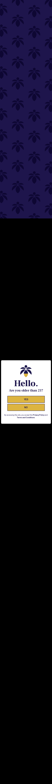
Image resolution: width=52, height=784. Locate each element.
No (26, 407)
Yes (26, 399)
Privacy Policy (38, 415)
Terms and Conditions (26, 418)
